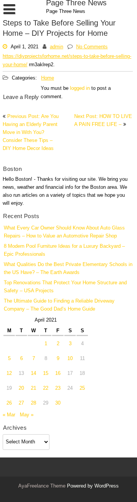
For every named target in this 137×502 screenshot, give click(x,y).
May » (26, 415)
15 (45, 374)
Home (47, 78)
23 (58, 388)
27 (21, 403)
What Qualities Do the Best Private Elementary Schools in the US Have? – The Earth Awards (68, 269)
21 (33, 388)
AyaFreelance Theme (42, 486)
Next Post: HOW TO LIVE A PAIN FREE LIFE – (103, 121)
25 (82, 388)
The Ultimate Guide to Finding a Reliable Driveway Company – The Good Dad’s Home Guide (59, 305)
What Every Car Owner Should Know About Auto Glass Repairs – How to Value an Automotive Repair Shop (64, 232)
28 (33, 403)
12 (9, 374)
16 (58, 374)
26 (9, 403)
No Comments (92, 47)
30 (58, 403)
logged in (80, 88)
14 (33, 374)
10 (70, 359)
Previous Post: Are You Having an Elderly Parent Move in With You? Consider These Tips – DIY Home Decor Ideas (31, 133)
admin (56, 47)
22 (45, 388)
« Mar (9, 415)
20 (21, 388)
